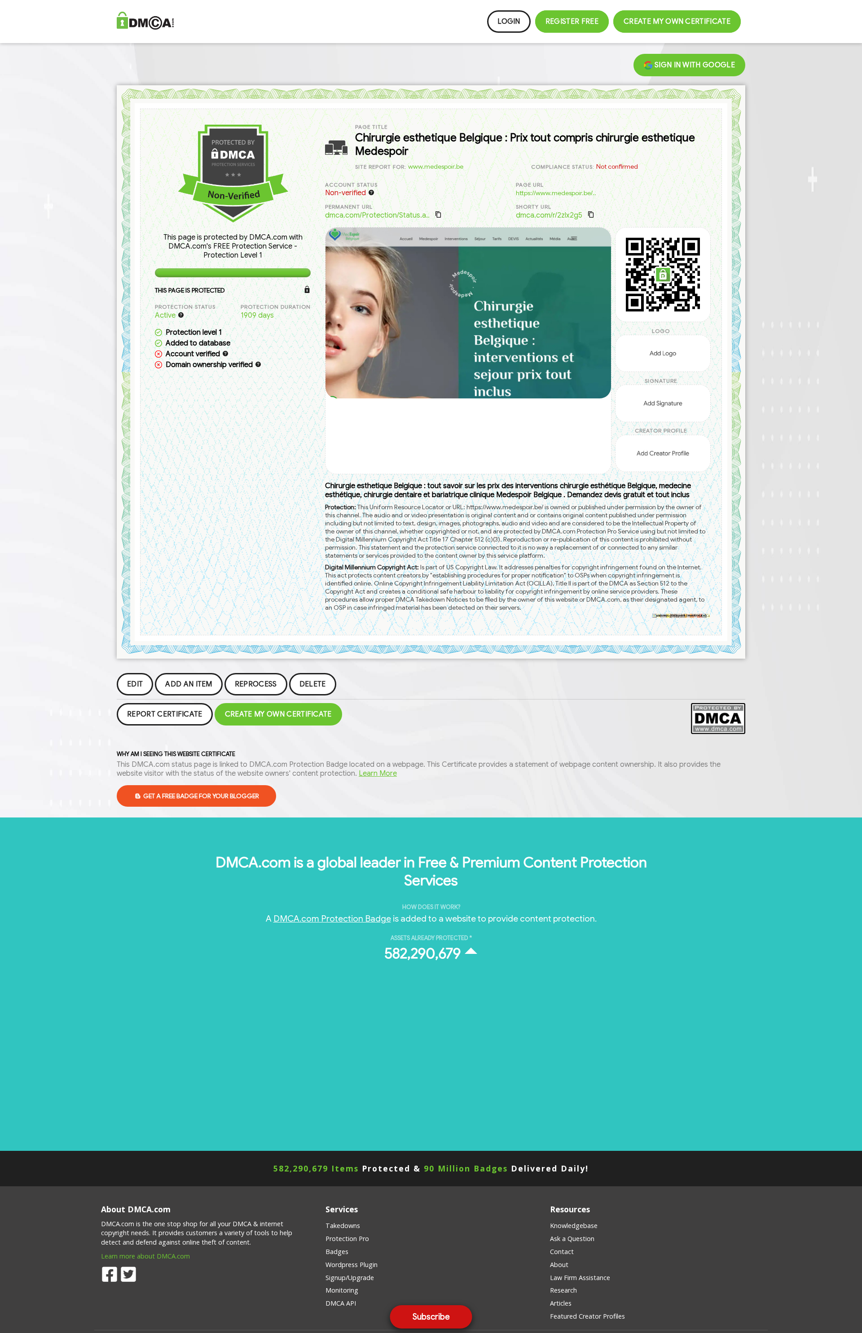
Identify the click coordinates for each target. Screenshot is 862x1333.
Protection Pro (347, 1238)
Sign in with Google (694, 65)
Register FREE (571, 21)
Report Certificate (164, 714)
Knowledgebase (574, 1225)
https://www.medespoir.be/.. (556, 193)
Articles (561, 1303)
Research (563, 1290)
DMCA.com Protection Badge (332, 918)
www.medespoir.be (435, 166)
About (559, 1264)
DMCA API (340, 1303)
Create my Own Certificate (677, 21)
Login (508, 21)
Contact (562, 1251)
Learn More (378, 773)
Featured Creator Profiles (587, 1316)
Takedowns (342, 1225)
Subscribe (431, 1317)
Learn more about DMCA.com (145, 1256)
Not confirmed (617, 166)
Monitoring (341, 1290)
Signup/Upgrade (349, 1277)
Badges (336, 1251)
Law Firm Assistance (580, 1277)
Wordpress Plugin (351, 1264)
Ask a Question (572, 1238)
